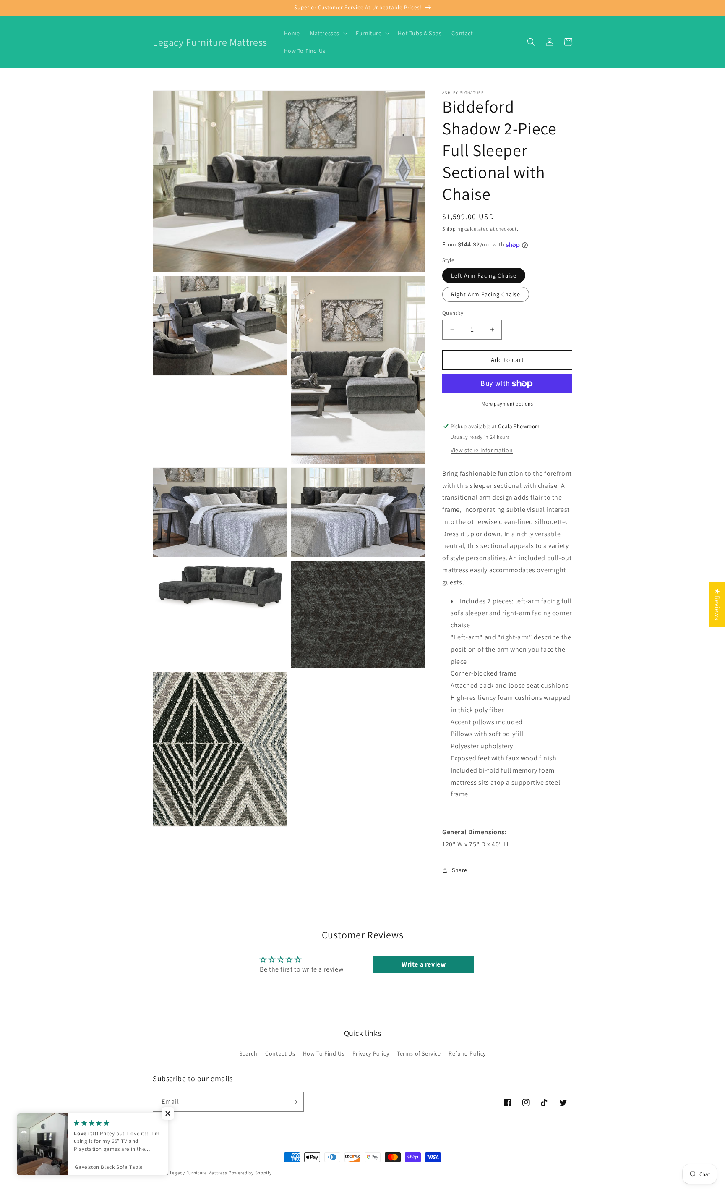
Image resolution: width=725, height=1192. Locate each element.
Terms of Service (419, 1053)
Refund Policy (467, 1053)
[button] (328, 33)
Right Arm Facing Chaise (485, 294)
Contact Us (280, 1053)
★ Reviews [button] (717, 604)
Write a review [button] (424, 964)
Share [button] (459, 870)
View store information (482, 450)
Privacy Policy (370, 1053)
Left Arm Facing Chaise (483, 275)
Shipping (453, 228)
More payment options (507, 404)
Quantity (452, 313)
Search (248, 1053)
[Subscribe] (294, 1102)
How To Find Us (323, 1053)
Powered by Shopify (250, 1173)
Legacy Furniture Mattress (199, 1173)
